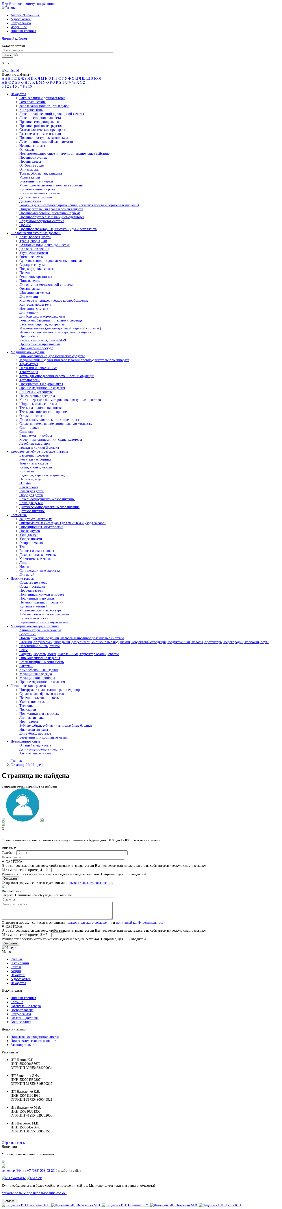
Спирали (26, 431)
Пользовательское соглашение (33, 1041)
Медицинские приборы (37, 678)
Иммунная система (33, 308)
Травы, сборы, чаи (33, 241)
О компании (20, 963)
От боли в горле (31, 165)
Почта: (7, 857)
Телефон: (8, 852)
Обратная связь (13, 1143)
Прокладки (27, 709)
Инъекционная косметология (41, 527)
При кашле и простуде (36, 348)
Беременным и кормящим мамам (44, 622)
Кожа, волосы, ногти (35, 237)
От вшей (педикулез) (35, 745)
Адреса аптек (21, 19)
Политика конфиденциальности (35, 1037)
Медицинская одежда (35, 674)
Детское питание (32, 511)
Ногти (24, 566)
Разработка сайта (68, 1170)
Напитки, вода (30, 479)
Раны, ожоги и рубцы (35, 435)
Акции (16, 971)
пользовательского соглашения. (89, 883)
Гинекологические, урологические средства (52, 356)
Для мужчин (28, 296)
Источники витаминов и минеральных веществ (55, 332)
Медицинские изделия (28, 352)
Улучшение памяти (33, 253)
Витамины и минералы (36, 181)
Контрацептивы (31, 110)
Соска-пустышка (32, 586)
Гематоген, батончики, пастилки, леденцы (51, 320)
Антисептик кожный (35, 753)
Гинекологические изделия (39, 658)
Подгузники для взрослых (39, 713)
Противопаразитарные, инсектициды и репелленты (58, 229)
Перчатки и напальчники (38, 368)
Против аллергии (32, 161)
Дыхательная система (35, 197)
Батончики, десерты (34, 455)
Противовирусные (33, 157)
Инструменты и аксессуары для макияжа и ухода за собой (62, 523)
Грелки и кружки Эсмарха (39, 447)
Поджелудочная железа (36, 269)
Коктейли (26, 471)
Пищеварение (29, 280)
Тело (22, 547)
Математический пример (20, 870)
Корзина (17, 1002)
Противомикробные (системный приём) (49, 213)
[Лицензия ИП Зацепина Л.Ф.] (126, 1205)
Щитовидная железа (34, 292)
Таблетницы (28, 372)
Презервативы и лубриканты (41, 384)
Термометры (28, 364)
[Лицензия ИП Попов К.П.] (220, 1205)
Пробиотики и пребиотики (39, 344)
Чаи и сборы (28, 487)
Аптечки (26, 666)
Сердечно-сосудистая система (41, 221)
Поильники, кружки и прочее (41, 594)
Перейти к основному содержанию (28, 4)
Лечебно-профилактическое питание (47, 499)
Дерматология (30, 201)
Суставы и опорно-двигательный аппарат (50, 261)
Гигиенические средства (29, 686)
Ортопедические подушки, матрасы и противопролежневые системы (71, 638)
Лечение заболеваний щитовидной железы (51, 114)
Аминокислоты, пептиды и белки (44, 245)
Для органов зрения (34, 249)
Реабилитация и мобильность (41, 662)
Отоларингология (32, 415)
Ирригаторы (28, 721)
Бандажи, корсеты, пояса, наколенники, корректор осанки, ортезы (69, 654)
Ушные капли (29, 177)
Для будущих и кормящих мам (42, 316)
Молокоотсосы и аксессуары (40, 610)
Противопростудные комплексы (43, 137)
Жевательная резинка (35, 459)
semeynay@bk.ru (14, 1170)
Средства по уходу (33, 582)
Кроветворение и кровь (37, 189)
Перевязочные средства (37, 396)
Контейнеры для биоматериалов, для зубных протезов (60, 400)
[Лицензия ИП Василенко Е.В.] (26, 1205)
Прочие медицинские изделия (42, 388)
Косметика (19, 515)
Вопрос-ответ (21, 1022)
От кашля (26, 149)
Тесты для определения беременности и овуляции (56, 376)
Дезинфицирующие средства (41, 749)
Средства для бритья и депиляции (44, 694)
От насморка (29, 169)
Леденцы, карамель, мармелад (42, 475)
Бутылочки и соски (33, 618)
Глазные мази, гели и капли (40, 133)
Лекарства (18, 94)
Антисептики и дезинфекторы (42, 98)
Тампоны (26, 705)
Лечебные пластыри (34, 443)
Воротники (27, 634)
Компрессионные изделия (38, 670)
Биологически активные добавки (36, 233)
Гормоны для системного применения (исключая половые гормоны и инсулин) (79, 205)
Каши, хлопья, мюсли (35, 467)
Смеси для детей (31, 491)
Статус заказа (21, 23)
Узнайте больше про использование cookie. (34, 1193)
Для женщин (29, 312)
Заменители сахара (33, 463)
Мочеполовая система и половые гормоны (51, 185)
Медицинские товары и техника (35, 626)
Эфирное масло (31, 543)
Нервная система (32, 145)
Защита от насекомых (35, 519)
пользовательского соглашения (89, 922)
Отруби (25, 483)
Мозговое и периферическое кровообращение (53, 300)
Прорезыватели (31, 590)
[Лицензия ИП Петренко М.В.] (174, 1205)
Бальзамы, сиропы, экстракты (41, 324)
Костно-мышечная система (39, 193)
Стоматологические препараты (42, 130)
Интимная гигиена (33, 729)
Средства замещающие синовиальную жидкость (55, 423)
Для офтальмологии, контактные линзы (49, 419)
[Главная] (9, 7)
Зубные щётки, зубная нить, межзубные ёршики (55, 725)
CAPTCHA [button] (14, 861)
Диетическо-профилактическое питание (49, 507)
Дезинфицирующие (25, 741)
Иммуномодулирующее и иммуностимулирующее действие (64, 153)
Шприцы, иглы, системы (38, 404)
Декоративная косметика (38, 555)
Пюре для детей (31, 495)
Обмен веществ (31, 257)
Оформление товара (26, 1006)
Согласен (10, 1201)
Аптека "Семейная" (25, 15)
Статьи (16, 967)
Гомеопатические (32, 102)
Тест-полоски (29, 380)
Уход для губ (28, 535)
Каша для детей (31, 503)
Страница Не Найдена (27, 765)
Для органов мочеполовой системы (46, 284)
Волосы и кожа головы (36, 551)
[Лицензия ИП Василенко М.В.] (76, 1205)
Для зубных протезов (35, 733)
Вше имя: (9, 848)
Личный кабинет (23, 998)
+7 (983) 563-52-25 (41, 1170)
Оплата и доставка (25, 1018)
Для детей (26, 574)
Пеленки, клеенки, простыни (41, 602)
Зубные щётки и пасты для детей (44, 614)
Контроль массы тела (35, 304)
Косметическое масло (35, 558)
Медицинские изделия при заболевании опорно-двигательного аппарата (74, 360)
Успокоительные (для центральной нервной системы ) (60, 328)
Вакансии (18, 975)
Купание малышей (33, 606)
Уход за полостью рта (35, 701)
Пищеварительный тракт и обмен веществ (51, 209)
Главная (16, 761)
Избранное (19, 27)
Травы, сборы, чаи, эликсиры (41, 173)
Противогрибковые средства (41, 126)
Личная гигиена (31, 717)
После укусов (29, 531)
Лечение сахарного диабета (40, 118)
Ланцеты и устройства (36, 392)
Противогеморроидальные (39, 122)
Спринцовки (29, 427)
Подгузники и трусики (36, 598)
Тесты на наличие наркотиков (41, 408)
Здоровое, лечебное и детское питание (39, 451)
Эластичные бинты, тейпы (39, 646)
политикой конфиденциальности (140, 922)
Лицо (23, 562)
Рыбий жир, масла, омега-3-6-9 (42, 340)
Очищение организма (35, 276)
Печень (24, 273)
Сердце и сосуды (32, 265)
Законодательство (24, 1045)
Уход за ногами (30, 539)
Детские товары (23, 578)
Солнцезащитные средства (39, 570)
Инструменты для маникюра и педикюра (50, 690)
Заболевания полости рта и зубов (44, 106)
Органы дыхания (32, 288)
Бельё (23, 650)
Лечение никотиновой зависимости (46, 141)
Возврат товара (22, 1010)
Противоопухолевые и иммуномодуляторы (51, 217)
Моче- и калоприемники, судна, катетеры (50, 439)
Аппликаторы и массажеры (40, 630)
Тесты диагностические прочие (43, 412)
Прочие (25, 225)
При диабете (28, 336)
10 (30, 86)
